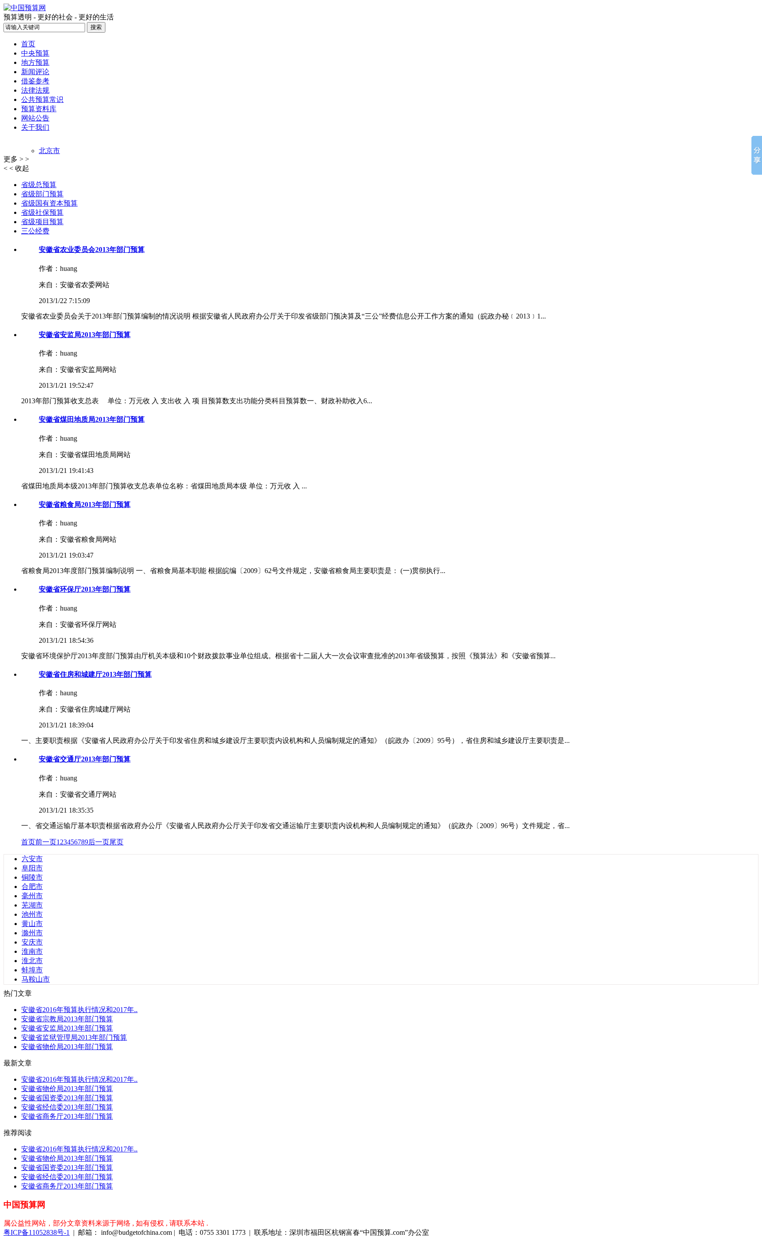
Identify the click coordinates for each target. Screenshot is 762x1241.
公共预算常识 (42, 99)
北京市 (49, 150)
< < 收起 (16, 168)
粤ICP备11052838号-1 (37, 1232)
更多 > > (16, 159)
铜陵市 (32, 877)
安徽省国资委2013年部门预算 (67, 1098)
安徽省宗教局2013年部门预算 (67, 1019)
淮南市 (32, 951)
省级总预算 (38, 184)
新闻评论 (35, 71)
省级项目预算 (42, 221)
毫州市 (32, 896)
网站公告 (35, 118)
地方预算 (35, 62)
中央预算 (35, 53)
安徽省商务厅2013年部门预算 (67, 1116)
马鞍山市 (36, 979)
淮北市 (32, 960)
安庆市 (32, 942)
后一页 (98, 842)
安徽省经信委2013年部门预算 (67, 1107)
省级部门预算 (42, 194)
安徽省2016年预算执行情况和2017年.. (79, 1009)
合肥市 (32, 886)
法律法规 (35, 90)
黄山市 (32, 923)
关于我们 (35, 127)
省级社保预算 (42, 212)
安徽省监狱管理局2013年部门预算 (74, 1037)
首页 (28, 44)
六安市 (32, 858)
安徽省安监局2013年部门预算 (67, 1028)
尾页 (116, 842)
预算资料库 (38, 108)
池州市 (32, 914)
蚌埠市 (32, 970)
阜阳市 (32, 868)
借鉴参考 (35, 81)
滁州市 (32, 933)
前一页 (45, 842)
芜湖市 (32, 905)
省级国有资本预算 (49, 203)
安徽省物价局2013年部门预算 (67, 1046)
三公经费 (35, 231)
